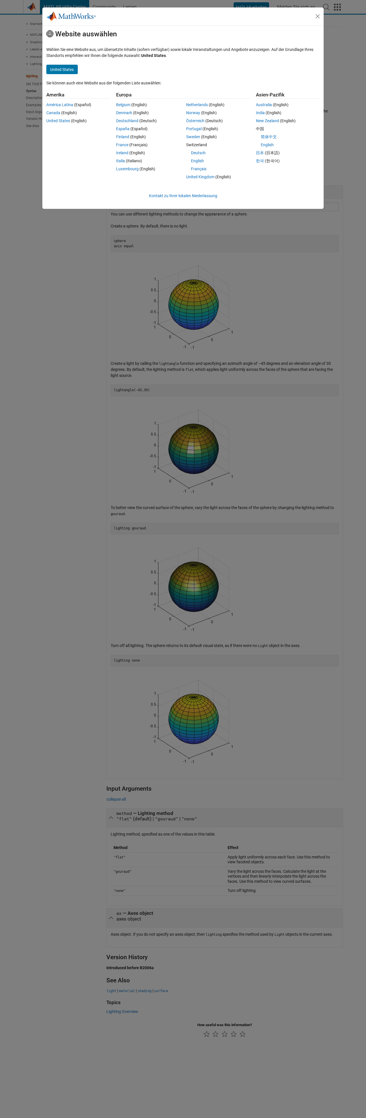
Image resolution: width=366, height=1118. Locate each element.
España (123, 128)
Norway (193, 112)
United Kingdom (200, 177)
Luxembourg (127, 169)
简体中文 (269, 136)
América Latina (59, 104)
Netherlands (197, 104)
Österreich (195, 120)
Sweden (193, 136)
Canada (53, 112)
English (197, 161)
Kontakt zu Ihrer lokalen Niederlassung (183, 195)
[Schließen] (318, 16)
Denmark (124, 112)
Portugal (194, 128)
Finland (122, 136)
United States (58, 120)
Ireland (122, 153)
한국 (260, 161)
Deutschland (127, 120)
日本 (260, 153)
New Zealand (267, 120)
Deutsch (198, 153)
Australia (264, 104)
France (122, 145)
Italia (120, 161)
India (260, 112)
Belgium (123, 104)
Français (198, 169)
